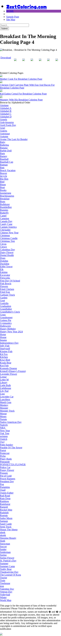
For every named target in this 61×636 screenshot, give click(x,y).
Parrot (3, 450)
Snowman (5, 543)
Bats (2, 167)
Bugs (2, 201)
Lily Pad (4, 391)
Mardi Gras (5, 402)
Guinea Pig (5, 320)
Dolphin (4, 261)
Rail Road (5, 495)
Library (3, 382)
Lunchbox (5, 399)
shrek (2, 532)
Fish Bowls (5, 283)
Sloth (2, 541)
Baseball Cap (6, 162)
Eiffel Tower (6, 266)
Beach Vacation (7, 170)
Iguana (3, 340)
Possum (4, 473)
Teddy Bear (6, 569)
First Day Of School (10, 280)
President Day (7, 481)
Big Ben (4, 179)
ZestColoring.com (26, 6)
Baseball (4, 159)
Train (2, 580)
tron (2, 586)
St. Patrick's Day (8, 560)
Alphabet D (6, 116)
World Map (5, 600)
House (3, 337)
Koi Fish (4, 365)
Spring (3, 555)
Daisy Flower (6, 252)
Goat (2, 300)
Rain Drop (5, 498)
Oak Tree (4, 433)
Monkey (4, 405)
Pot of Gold (6, 475)
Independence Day (9, 343)
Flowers (4, 286)
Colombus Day (7, 249)
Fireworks (5, 278)
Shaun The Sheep (9, 529)
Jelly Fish (4, 345)
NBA (2, 427)
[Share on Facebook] (15, 62)
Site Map (10, 19)
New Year (5, 430)
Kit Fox (4, 354)
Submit (4, 28)
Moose (3, 413)
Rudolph (4, 512)
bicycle (3, 176)
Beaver (3, 173)
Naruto (3, 419)
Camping (4, 218)
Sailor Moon (6, 518)
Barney (3, 156)
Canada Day (6, 221)
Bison (3, 184)
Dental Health (7, 255)
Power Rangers (7, 478)
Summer (4, 563)
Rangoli (4, 507)
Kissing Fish (6, 351)
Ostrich (3, 439)
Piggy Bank (6, 459)
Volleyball (5, 594)
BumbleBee (6, 207)
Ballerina (4, 145)
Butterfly (4, 212)
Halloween (5, 326)
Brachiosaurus (7, 196)
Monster (4, 408)
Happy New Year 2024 (11, 331)
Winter (3, 597)
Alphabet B (5, 111)
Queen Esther (6, 492)
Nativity (4, 425)
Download (5, 57)
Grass (3, 314)
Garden (3, 297)
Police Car (5, 467)
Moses (3, 416)
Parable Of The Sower (11, 447)
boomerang (5, 193)
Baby (2, 142)
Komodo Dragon (8, 368)
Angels (3, 119)
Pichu (3, 456)
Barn (2, 153)
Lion (2, 393)
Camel (3, 215)
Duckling (4, 263)
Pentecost (4, 453)
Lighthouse (5, 388)
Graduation (5, 306)
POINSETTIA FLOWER (13, 464)
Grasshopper (6, 317)
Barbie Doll (6, 150)
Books (3, 190)
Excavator (5, 275)
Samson (4, 521)
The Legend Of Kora (10, 574)
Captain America (8, 227)
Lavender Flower (8, 374)
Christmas (5, 235)
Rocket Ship (6, 509)
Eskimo (4, 272)
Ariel (2, 128)
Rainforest (5, 504)
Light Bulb (5, 385)
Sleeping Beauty (8, 538)
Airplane (4, 105)
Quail (2, 490)
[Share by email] (57, 62)
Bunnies (4, 210)
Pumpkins (5, 487)
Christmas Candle (9, 238)
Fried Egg (5, 292)
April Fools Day (8, 125)
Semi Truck (5, 526)
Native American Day (11, 422)
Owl (2, 442)
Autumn (4, 136)
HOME (10, 11)
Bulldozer (5, 204)
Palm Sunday (6, 444)
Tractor (3, 577)
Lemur (3, 377)
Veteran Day (6, 591)
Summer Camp (7, 566)
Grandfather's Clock (10, 311)
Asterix (3, 130)
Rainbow (4, 501)
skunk (3, 535)
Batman (4, 164)
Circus (3, 244)
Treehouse (5, 583)
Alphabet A (5, 108)
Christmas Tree (7, 241)
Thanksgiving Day (9, 572)
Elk (1, 269)
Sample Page (12, 16)
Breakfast (4, 198)
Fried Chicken (7, 289)
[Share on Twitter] (23, 62)
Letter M (4, 379)
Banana (4, 147)
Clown (3, 246)
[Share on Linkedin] (48, 62)
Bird (2, 181)
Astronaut (5, 133)
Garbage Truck (7, 294)
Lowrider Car (6, 396)
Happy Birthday (8, 328)
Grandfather (6, 309)
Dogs (2, 258)
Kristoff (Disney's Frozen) (13, 371)
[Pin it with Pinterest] (40, 62)
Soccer (3, 546)
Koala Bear (5, 362)
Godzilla (4, 303)
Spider (3, 549)
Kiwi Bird (5, 360)
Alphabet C (5, 113)
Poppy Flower (7, 470)
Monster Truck (7, 410)
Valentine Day (7, 589)
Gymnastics (6, 323)
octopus (4, 436)
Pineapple (5, 461)
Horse (3, 334)
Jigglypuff (5, 348)
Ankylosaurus (7, 122)
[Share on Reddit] (32, 62)
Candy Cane (6, 224)
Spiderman (5, 552)
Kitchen (4, 357)
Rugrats (4, 515)
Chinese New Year (9, 232)
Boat (2, 187)
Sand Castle (6, 524)
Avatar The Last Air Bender (14, 139)
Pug (2, 484)
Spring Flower (7, 557)
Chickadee (5, 229)
